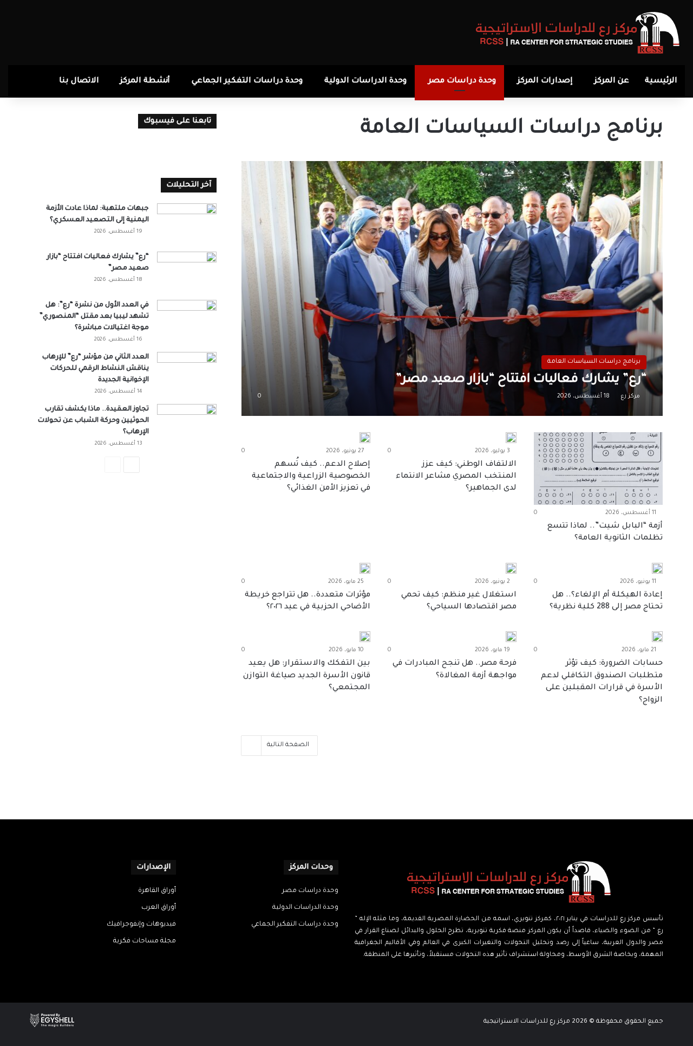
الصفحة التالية (288, 745)
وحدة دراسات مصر (462, 81)
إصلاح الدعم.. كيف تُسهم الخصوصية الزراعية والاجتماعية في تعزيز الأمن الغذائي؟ (311, 476)
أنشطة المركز (145, 81)
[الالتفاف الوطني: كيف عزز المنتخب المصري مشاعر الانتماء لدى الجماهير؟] (511, 437)
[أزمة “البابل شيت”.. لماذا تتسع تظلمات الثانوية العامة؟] (598, 468)
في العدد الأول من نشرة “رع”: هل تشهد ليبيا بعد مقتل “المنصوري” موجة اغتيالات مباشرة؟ (94, 316)
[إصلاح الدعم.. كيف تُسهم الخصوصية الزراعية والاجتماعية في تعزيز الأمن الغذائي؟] (364, 437)
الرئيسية (661, 81)
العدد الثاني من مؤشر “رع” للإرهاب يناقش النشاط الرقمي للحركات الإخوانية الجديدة (95, 369)
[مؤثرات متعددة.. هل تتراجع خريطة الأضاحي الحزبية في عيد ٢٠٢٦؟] (364, 568)
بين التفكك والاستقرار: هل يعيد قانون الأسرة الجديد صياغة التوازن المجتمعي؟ (306, 675)
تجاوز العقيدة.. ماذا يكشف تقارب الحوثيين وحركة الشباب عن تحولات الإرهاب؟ (93, 421)
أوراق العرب (158, 908)
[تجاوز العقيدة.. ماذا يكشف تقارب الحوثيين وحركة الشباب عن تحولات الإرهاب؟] (187, 424)
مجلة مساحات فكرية (144, 941)
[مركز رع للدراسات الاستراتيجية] (578, 32)
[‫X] (515, 976)
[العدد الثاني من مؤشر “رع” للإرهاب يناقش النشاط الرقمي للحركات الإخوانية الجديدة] (187, 372)
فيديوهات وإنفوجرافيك (141, 924)
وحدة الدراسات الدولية (365, 81)
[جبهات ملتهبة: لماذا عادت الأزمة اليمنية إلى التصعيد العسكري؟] (187, 223)
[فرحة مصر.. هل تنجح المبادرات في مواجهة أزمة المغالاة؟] (511, 636)
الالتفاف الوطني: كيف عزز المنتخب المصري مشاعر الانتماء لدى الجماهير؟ (456, 476)
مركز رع (630, 396)
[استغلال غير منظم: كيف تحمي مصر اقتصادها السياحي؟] (511, 568)
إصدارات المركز (545, 81)
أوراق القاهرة (157, 891)
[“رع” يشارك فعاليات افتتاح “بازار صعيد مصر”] (452, 288)
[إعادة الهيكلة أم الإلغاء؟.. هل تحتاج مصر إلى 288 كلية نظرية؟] (657, 568)
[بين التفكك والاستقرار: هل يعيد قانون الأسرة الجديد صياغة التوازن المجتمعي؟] (364, 636)
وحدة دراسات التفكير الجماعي (247, 81)
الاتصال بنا (79, 81)
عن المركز (611, 81)
